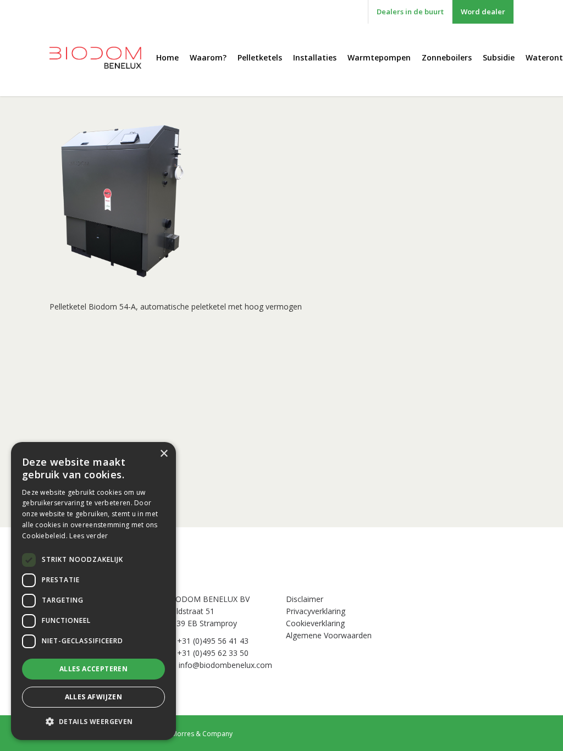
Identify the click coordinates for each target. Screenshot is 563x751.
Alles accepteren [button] (93, 668)
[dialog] (93, 591)
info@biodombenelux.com (225, 665)
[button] (93, 722)
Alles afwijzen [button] (94, 697)
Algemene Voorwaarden (329, 635)
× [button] (163, 454)
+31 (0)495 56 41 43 (213, 641)
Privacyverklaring (315, 611)
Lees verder (88, 535)
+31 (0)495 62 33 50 (213, 653)
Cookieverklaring (315, 623)
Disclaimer (304, 599)
